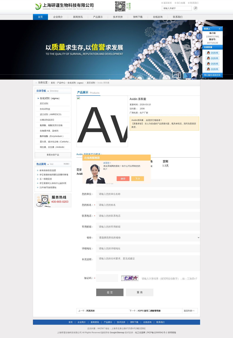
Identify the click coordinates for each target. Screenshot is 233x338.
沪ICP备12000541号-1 (156, 332)
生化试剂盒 (45, 109)
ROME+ (66, 164)
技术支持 (118, 16)
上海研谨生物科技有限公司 (86, 6)
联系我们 (194, 3)
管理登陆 (172, 332)
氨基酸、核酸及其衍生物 (51, 125)
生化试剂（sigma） (76, 83)
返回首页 (168, 3)
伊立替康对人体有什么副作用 (53, 183)
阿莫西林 (90, 311)
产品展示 (98, 16)
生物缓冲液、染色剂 (49, 131)
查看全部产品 (53, 155)
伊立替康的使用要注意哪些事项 (54, 175)
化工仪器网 (140, 332)
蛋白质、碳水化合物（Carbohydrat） (55, 141)
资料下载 (138, 16)
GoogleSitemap (117, 332)
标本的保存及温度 (48, 170)
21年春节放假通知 (48, 187)
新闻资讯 (78, 16)
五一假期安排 (46, 179)
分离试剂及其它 (47, 120)
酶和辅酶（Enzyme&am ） (52, 136)
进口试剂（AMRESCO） (51, 114)
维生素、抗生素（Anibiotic (52, 147)
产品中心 (61, 83)
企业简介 (58, 16)
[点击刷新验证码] (129, 278)
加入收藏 (181, 3)
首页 (40, 16)
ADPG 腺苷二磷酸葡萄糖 (149, 311)
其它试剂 (91, 83)
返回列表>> (189, 311)
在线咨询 (158, 16)
